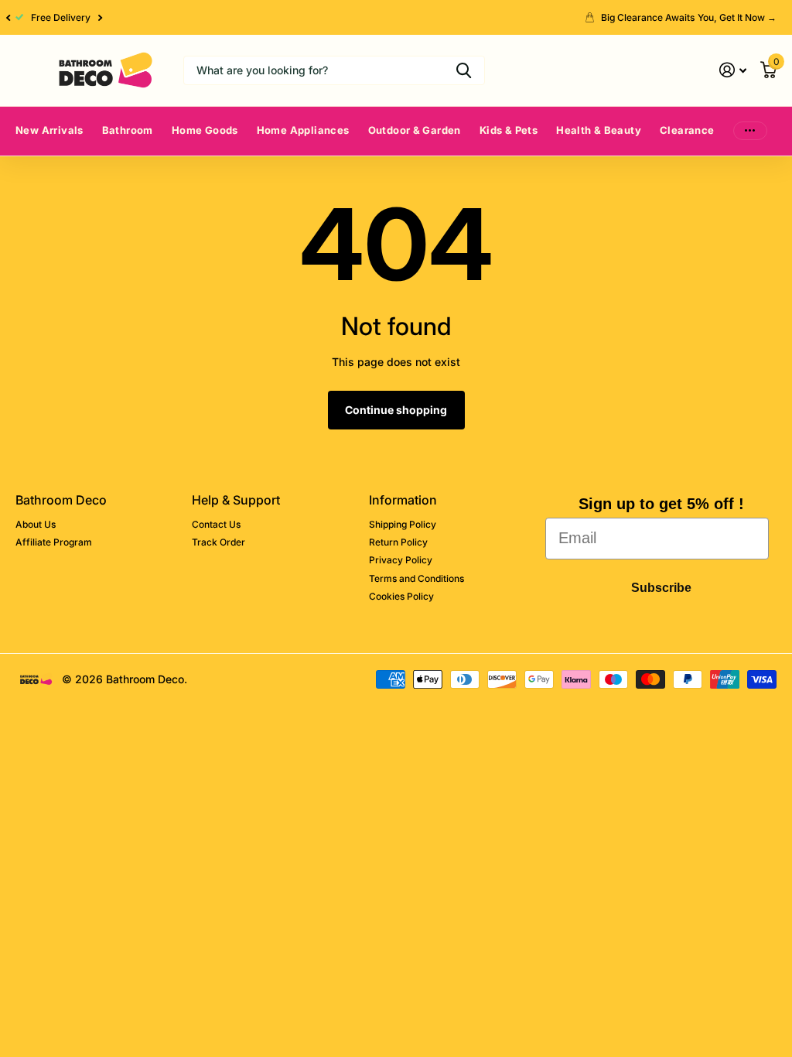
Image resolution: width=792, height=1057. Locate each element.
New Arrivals (49, 130)
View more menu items (750, 131)
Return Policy (398, 542)
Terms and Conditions (416, 578)
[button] (7, 17)
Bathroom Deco (61, 500)
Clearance (687, 130)
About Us (35, 524)
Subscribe (661, 587)
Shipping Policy (402, 524)
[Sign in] (733, 70)
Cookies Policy (401, 596)
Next (100, 17)
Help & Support (236, 500)
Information (403, 500)
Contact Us (216, 524)
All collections (127, 147)
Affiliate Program (53, 542)
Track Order (218, 542)
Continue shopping (396, 409)
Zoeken (463, 70)
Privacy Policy (400, 560)
